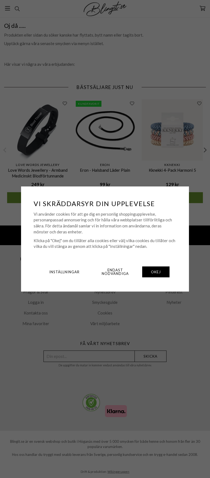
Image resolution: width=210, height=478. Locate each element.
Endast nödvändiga (115, 272)
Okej (156, 272)
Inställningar (64, 272)
